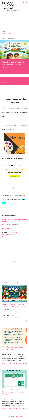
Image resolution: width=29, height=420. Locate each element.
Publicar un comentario (15, 320)
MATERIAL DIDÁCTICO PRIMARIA (8, 5)
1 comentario (12, 70)
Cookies (3, 33)
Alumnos (9, 232)
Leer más (25, 320)
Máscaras (9, 234)
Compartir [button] (4, 70)
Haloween (4, 234)
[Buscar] (23, 2)
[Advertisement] (12, 22)
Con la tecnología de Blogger (15, 416)
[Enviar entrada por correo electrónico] (2, 237)
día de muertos (16, 232)
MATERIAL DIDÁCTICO (18, 234)
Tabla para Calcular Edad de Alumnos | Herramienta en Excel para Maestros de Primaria (13, 392)
